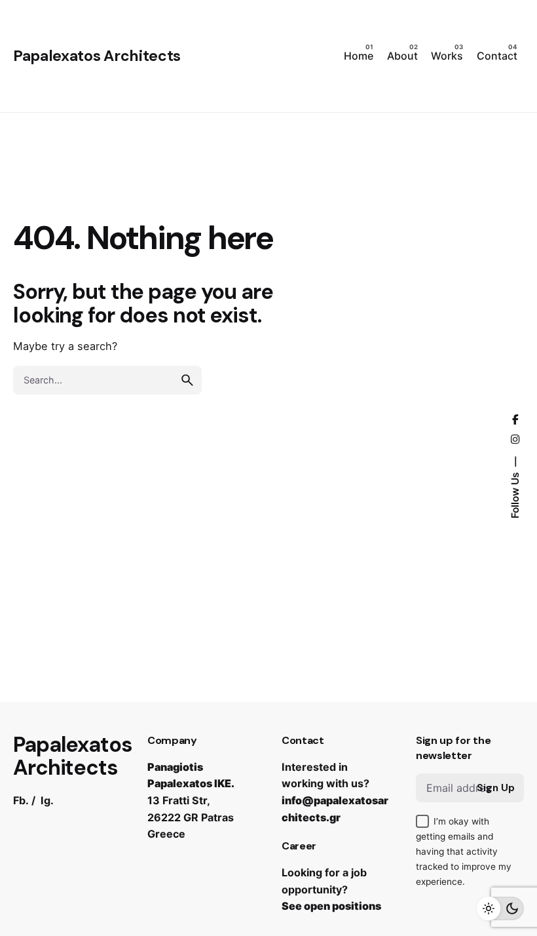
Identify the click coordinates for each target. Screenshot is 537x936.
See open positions (331, 905)
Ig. (47, 800)
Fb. (21, 800)
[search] (187, 380)
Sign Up (496, 787)
